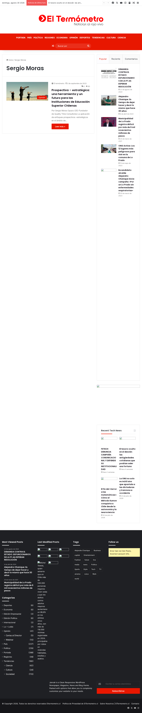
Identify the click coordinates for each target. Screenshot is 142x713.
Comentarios (131, 59)
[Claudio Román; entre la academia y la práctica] (53, 557)
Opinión (73, 37)
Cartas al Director (14, 635)
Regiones (50, 37)
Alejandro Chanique (82, 550)
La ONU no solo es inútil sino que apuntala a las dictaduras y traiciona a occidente (127, 485)
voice (86, 574)
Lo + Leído (8, 627)
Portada (20, 37)
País (29, 37)
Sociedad (10, 674)
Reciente (115, 59)
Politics (94, 565)
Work (94, 574)
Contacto (135, 703)
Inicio (10, 60)
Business (97, 550)
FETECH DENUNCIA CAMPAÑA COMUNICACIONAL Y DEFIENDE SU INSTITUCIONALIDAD (109, 459)
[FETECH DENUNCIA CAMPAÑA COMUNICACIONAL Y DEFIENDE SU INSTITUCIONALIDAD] (109, 441)
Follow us (114, 542)
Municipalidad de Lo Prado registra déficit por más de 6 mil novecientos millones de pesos (126, 127)
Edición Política (10, 618)
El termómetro (59, 83)
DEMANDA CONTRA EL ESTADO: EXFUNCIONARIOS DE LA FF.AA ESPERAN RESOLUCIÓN (126, 78)
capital (77, 555)
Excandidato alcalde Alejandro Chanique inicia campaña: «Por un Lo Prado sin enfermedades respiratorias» (126, 180)
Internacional (9, 622)
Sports (77, 569)
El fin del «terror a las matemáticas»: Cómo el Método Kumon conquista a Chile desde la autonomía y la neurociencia (109, 501)
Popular (103, 59)
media (77, 565)
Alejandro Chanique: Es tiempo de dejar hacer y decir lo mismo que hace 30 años (126, 103)
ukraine (77, 574)
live (94, 560)
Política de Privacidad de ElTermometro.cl (80, 703)
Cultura (111, 37)
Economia (62, 37)
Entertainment (89, 555)
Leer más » (60, 126)
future (87, 560)
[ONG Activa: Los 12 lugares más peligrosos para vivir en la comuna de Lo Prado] (108, 148)
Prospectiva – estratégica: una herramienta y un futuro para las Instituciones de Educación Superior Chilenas (71, 98)
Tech (93, 569)
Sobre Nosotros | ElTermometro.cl (114, 703)
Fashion (78, 560)
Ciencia (122, 37)
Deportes (85, 37)
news (85, 565)
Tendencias (98, 37)
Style (85, 569)
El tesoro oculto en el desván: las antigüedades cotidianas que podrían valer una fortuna (86, 3)
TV (100, 569)
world (77, 579)
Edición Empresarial (12, 614)
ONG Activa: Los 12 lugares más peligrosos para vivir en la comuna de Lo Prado (126, 153)
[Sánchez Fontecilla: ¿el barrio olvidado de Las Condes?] (64, 557)
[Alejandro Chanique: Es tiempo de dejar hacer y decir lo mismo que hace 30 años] (108, 100)
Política (38, 37)
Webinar (9, 640)
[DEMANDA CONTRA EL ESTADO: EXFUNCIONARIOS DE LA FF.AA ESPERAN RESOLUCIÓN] (108, 73)
